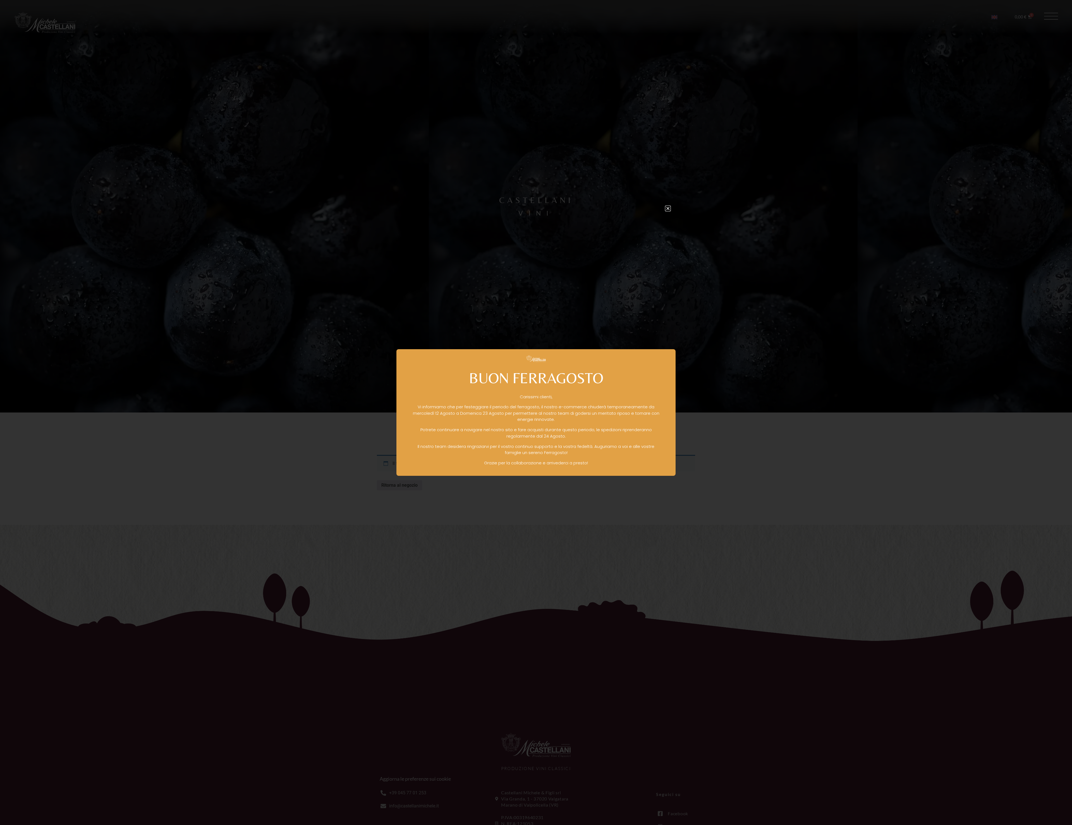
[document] (536, 412)
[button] (668, 208)
